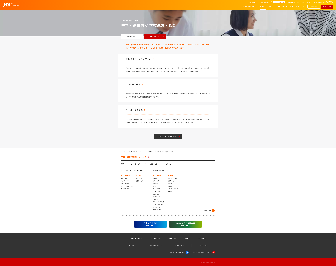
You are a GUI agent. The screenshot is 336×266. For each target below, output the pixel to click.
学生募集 (170, 191)
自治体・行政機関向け (265, 2)
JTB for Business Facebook (176, 252)
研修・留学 (156, 181)
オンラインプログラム (127, 186)
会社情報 (131, 245)
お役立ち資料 (314, 7)
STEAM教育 (156, 194)
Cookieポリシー (179, 245)
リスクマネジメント (173, 189)
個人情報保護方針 (155, 245)
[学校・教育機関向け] (122, 151)
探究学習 (155, 183)
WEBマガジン (154, 164)
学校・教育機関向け (279, 2)
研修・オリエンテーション (175, 178)
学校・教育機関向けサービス (133, 156)
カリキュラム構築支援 (158, 202)
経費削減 (170, 183)
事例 (122, 164)
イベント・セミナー (137, 164)
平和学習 (155, 199)
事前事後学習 (156, 196)
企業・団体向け (252, 2)
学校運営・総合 (125, 189)
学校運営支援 (139, 181)
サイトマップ (203, 245)
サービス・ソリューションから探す (132, 170)
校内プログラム (125, 178)
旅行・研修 (139, 178)
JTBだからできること (136, 238)
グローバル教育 (157, 191)
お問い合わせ (327, 7)
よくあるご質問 (155, 238)
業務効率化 (171, 181)
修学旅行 (155, 178)
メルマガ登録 (172, 238)
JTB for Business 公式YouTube (202, 252)
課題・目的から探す (159, 170)
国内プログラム (125, 181)
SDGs (154, 186)
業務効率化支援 (157, 210)
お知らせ (168, 164)
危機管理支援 (156, 207)
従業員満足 (171, 186)
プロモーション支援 (158, 204)
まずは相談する (154, 36)
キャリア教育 (156, 189)
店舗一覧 (187, 238)
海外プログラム (125, 183)
